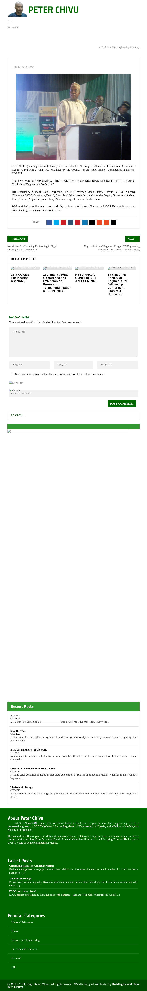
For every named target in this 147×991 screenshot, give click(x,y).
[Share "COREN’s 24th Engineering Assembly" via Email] (106, 222)
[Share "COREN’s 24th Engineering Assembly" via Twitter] (56, 222)
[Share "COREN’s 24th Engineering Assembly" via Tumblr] (70, 222)
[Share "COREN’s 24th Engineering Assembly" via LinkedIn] (85, 222)
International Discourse (24, 949)
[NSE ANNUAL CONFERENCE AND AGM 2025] (89, 268)
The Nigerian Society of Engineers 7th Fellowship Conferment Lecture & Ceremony (118, 284)
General (15, 958)
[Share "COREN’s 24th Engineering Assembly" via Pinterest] (77, 222)
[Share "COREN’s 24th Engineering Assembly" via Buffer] (92, 222)
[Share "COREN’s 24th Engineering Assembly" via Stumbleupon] (99, 222)
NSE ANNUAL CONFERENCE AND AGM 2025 (86, 278)
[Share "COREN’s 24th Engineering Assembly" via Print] (113, 222)
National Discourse (22, 922)
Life (13, 967)
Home (75, 47)
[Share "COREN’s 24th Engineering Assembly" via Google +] (63, 222)
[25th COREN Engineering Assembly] (25, 268)
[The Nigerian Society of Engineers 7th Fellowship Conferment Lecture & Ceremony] (122, 268)
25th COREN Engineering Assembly (20, 278)
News (89, 47)
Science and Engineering (25, 940)
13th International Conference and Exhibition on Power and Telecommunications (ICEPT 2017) (57, 282)
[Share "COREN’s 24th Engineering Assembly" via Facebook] (49, 222)
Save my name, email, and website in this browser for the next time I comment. (59, 374)
